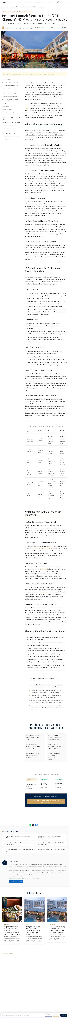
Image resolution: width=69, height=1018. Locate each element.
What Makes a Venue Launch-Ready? (10, 82)
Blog (7, 7)
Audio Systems (6, 106)
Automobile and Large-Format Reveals (10, 125)
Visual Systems (6, 103)
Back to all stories (8, 953)
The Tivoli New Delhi (41, 569)
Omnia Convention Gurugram (42, 548)
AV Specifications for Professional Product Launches (10, 100)
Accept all (64, 1015)
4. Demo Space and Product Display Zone (11, 93)
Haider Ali (7, 27)
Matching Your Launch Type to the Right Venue (11, 118)
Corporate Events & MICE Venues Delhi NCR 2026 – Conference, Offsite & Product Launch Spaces (31, 74)
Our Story (59, 2)
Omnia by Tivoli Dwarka (41, 592)
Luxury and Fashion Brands (8, 130)
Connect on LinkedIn (17, 881)
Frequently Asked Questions (8, 139)
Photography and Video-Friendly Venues (10, 136)
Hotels (9, 2)
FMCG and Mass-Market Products (9, 133)
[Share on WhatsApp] (30, 825)
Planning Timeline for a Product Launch (11, 122)
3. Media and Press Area (7, 91)
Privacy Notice (25, 1015)
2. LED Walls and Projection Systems (10, 88)
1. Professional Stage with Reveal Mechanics (11, 85)
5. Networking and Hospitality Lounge (10, 96)
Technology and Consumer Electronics (10, 127)
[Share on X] (33, 825)
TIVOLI (4, 2)
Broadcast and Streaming (7, 109)
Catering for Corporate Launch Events (10, 114)
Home (2, 7)
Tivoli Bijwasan (58, 528)
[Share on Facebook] (36, 825)
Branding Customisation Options (9, 112)
